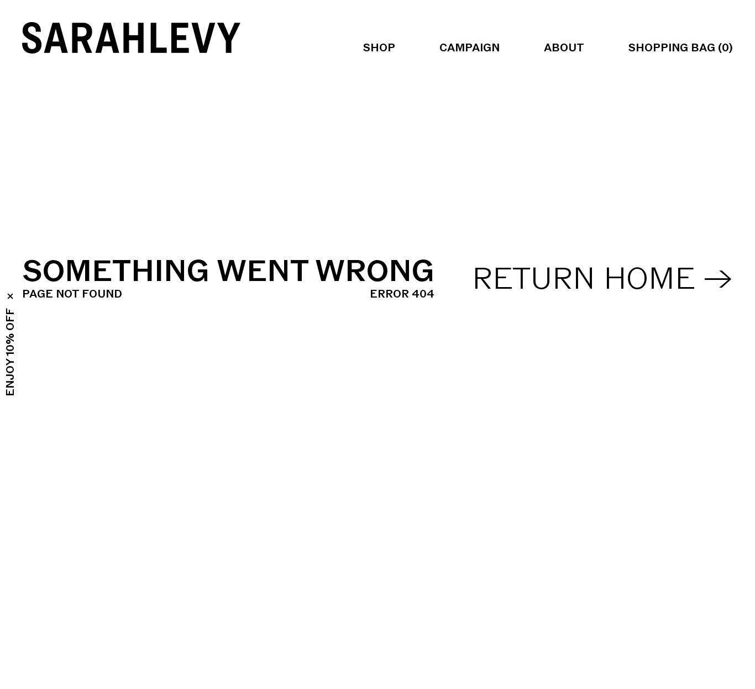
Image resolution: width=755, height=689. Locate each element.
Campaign (469, 48)
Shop (379, 48)
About (564, 48)
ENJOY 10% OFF (10, 352)
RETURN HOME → (602, 279)
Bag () (680, 48)
